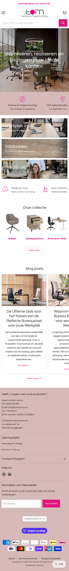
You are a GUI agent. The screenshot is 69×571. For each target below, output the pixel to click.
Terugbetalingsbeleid (51, 558)
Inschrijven (51, 503)
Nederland (33, 519)
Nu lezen (22, 365)
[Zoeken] (63, 23)
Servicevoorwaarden (28, 558)
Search (12, 558)
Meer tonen (33, 378)
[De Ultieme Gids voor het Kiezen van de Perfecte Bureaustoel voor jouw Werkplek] (24, 290)
